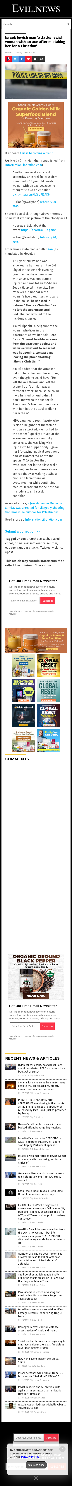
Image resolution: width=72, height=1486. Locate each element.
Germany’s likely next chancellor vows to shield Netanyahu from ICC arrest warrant (41, 1177)
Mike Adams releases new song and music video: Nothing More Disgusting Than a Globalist (40, 1295)
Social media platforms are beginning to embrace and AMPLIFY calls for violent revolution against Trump (42, 1345)
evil (26, 543)
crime (19, 543)
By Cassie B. (37, 1131)
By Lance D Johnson (40, 1093)
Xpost (9, 552)
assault (44, 539)
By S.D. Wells (37, 1117)
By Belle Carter (38, 1398)
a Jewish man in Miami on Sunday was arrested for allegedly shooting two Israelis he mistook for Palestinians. (34, 508)
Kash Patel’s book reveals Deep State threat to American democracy (40, 1192)
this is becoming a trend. (37, 153)
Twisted (45, 547)
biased (55, 539)
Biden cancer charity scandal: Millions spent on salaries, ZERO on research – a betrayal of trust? (42, 1068)
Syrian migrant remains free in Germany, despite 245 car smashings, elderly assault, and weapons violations (41, 1086)
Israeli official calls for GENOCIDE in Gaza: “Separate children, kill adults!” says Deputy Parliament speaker (40, 1142)
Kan (50, 249)
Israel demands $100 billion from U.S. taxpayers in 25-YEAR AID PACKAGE (40, 1375)
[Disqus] (36, 810)
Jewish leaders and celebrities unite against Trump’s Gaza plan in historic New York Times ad (39, 1390)
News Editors (30, 52)
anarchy (32, 539)
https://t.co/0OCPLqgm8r (38, 230)
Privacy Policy (30, 1457)
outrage (10, 547)
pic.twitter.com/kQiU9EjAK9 (31, 194)
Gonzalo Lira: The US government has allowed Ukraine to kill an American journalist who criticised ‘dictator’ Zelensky (40, 1259)
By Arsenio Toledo (39, 1198)
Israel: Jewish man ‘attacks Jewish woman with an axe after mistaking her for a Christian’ (42, 1159)
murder (52, 543)
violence (58, 547)
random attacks (28, 547)
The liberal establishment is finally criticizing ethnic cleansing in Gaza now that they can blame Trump (41, 1278)
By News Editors (39, 1166)
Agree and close (36, 1464)
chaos (9, 543)
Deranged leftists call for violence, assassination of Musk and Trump (38, 1329)
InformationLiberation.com (23, 165)
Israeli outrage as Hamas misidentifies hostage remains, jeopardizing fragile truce (40, 1313)
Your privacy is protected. (20, 611)
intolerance (38, 543)
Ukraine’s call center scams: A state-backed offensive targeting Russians (39, 1126)
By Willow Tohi (37, 1075)
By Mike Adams (38, 1303)
